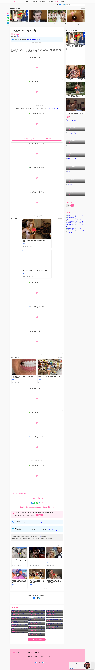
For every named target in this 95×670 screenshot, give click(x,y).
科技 (49, 1)
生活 (27, 1)
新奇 (40, 1)
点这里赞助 (39, 515)
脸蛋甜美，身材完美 (71, 166)
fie (18, 1)
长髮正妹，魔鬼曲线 (71, 140)
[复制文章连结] (42, 503)
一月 (72, 205)
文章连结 (39, 536)
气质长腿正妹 (69, 192)
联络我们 (48, 656)
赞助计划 (30, 652)
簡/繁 (62, 1)
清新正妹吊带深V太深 (71, 179)
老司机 (56, 1)
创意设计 (44, 1)
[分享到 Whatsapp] (34, 503)
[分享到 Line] (37, 503)
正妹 (30, 1)
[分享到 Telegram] (39, 503)
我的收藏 (37, 652)
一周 (68, 205)
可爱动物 (35, 1)
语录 (52, 1)
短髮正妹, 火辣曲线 (70, 127)
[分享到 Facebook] (31, 503)
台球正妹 (68, 153)
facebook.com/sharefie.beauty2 (34, 39)
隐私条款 (36, 656)
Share (16, 1)
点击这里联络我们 (54, 109)
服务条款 (30, 656)
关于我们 (42, 656)
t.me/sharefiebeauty (52, 530)
